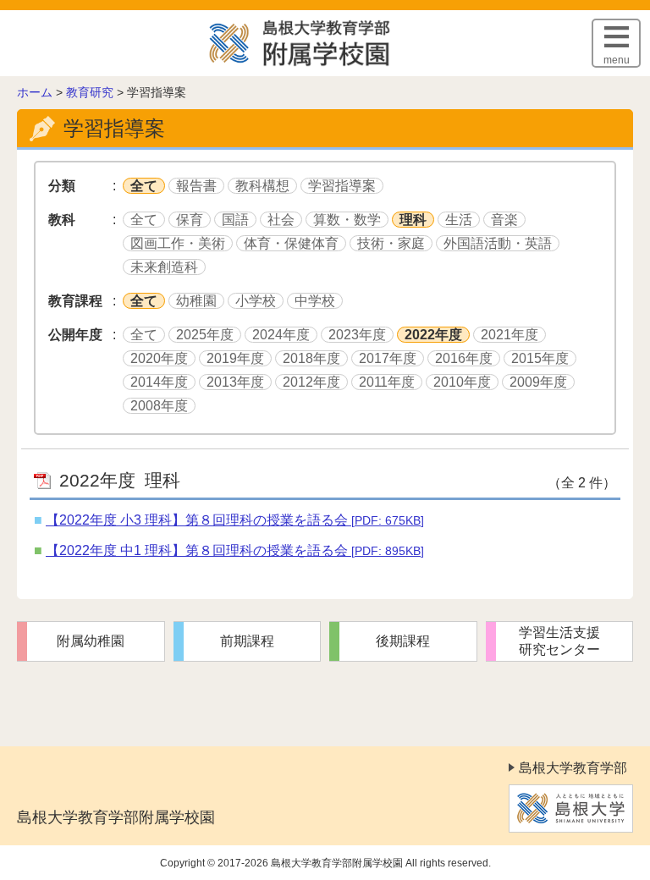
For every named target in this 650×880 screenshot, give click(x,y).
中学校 (315, 301)
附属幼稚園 (90, 641)
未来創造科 (164, 267)
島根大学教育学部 (573, 768)
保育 (189, 219)
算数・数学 (347, 219)
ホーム (34, 92)
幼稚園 (196, 301)
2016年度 (464, 358)
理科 (413, 219)
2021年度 (509, 334)
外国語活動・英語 (497, 243)
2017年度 (387, 358)
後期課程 (403, 641)
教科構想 (262, 186)
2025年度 (205, 334)
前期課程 (247, 641)
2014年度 (159, 382)
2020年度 (159, 358)
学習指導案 (342, 186)
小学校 (255, 301)
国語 (235, 219)
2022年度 (433, 334)
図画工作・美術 (177, 243)
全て (143, 186)
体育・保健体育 (291, 243)
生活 (458, 219)
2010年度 (462, 382)
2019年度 (235, 358)
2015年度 (540, 358)
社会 (281, 219)
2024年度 (281, 334)
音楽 (504, 219)
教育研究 (89, 92)
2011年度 (387, 382)
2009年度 (538, 382)
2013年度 (235, 382)
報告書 (196, 186)
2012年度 (311, 382)
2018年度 (311, 358)
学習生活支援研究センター (559, 641)
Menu (616, 60)
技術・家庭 (391, 243)
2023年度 (357, 334)
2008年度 (159, 406)
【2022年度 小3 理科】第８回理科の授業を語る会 (235, 520)
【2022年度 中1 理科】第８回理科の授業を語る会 (235, 550)
